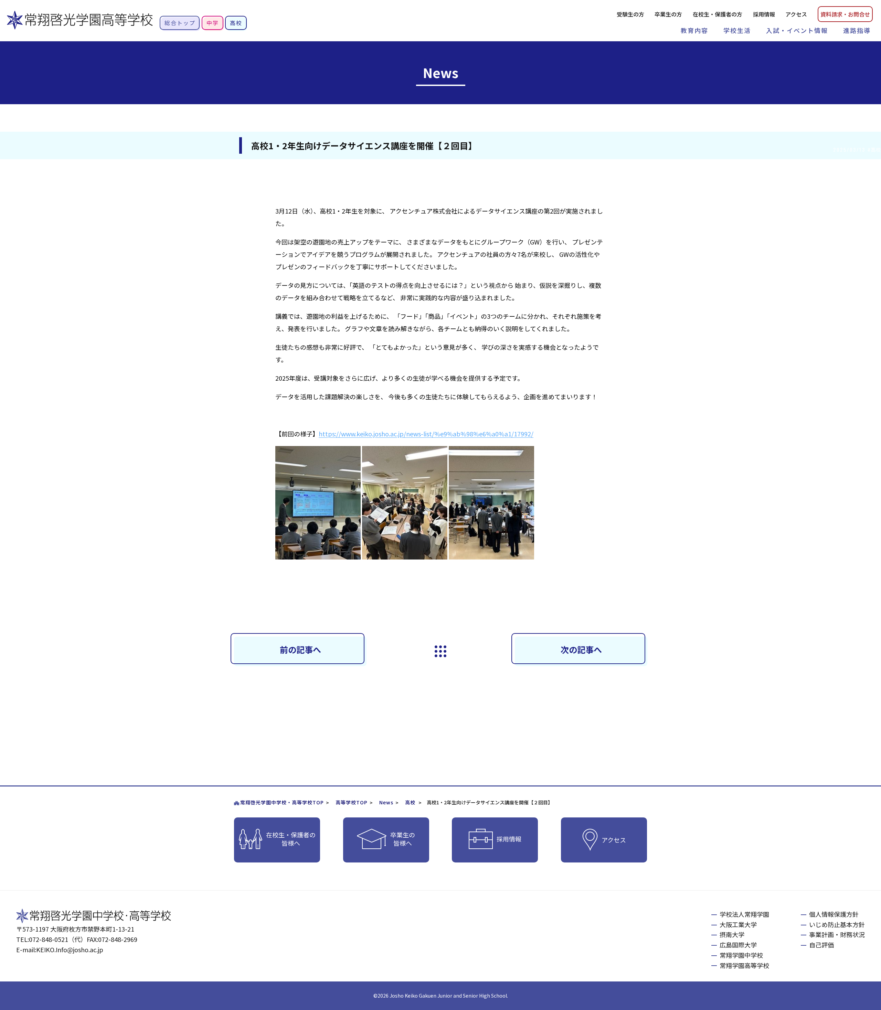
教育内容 (694, 30)
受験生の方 (630, 14)
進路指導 (857, 30)
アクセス (796, 14)
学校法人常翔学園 (744, 914)
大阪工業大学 (738, 924)
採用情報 (764, 14)
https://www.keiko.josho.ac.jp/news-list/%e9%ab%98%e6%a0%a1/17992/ (426, 433)
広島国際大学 (738, 944)
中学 (212, 23)
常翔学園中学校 (741, 955)
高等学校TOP (352, 802)
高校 (236, 23)
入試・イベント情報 (797, 30)
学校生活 (737, 30)
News (386, 802)
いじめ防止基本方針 (837, 924)
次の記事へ (581, 649)
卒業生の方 (668, 14)
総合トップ (179, 23)
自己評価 (821, 944)
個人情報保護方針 (834, 914)
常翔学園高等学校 (744, 965)
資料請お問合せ (845, 14)
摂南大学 (732, 934)
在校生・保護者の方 (717, 14)
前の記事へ (300, 649)
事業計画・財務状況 (837, 934)
